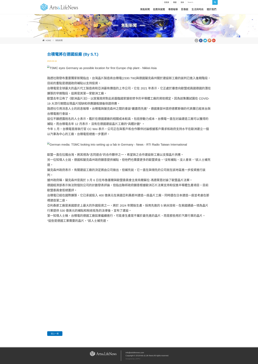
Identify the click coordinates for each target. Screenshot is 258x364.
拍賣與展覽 (159, 9)
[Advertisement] (129, 262)
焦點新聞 (145, 9)
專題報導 (173, 9)
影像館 (184, 9)
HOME (48, 40)
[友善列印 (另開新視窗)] (196, 40)
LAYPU (137, 359)
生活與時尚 (198, 9)
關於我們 (211, 9)
